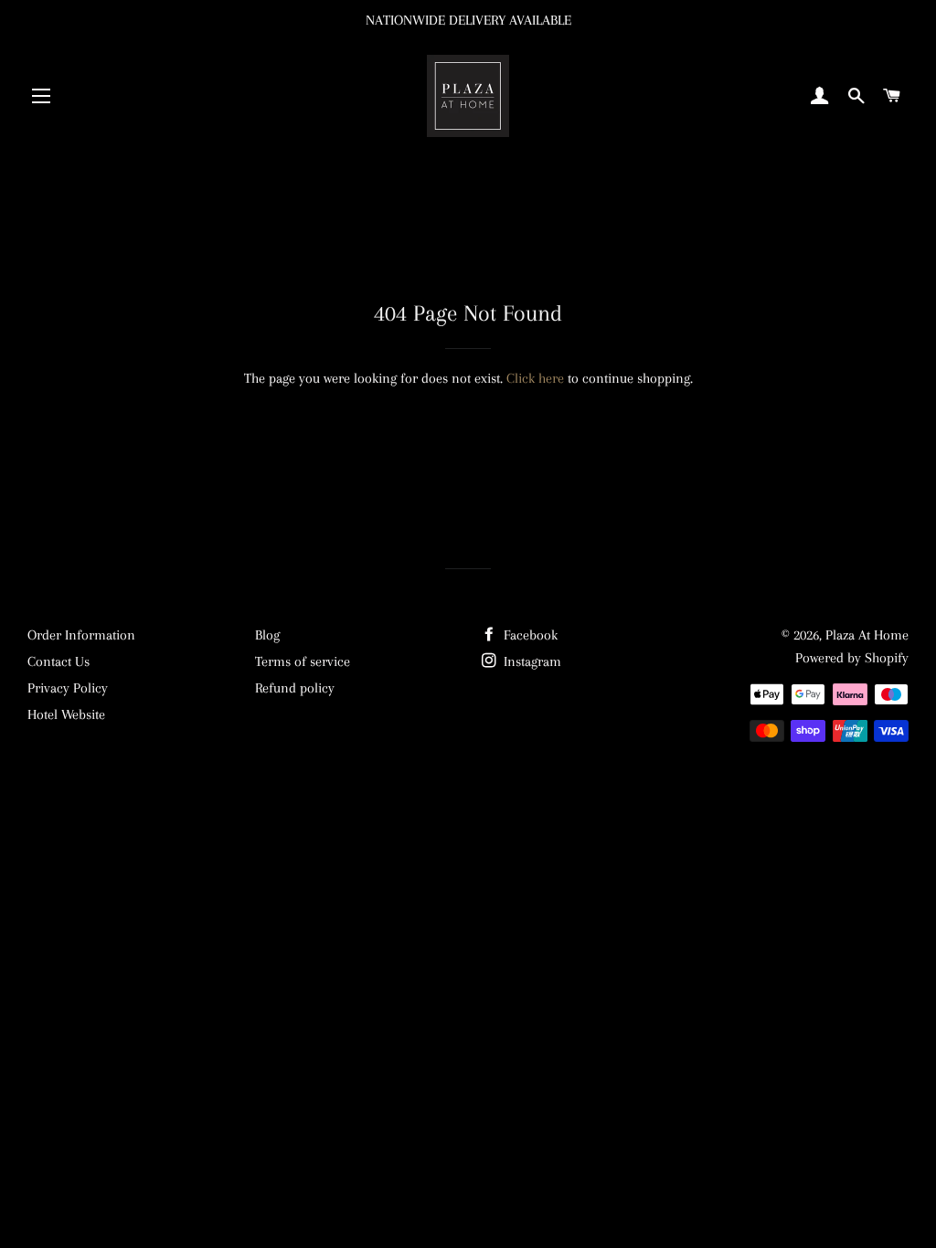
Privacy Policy (67, 688)
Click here (535, 378)
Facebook (529, 635)
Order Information (81, 635)
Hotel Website (66, 714)
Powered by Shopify (852, 658)
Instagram (530, 661)
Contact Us (58, 661)
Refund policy (295, 688)
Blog (267, 635)
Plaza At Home (867, 635)
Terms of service (302, 661)
